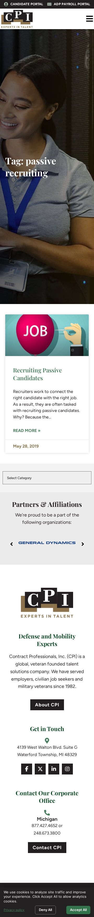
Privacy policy (14, 910)
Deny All (45, 910)
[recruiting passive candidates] (47, 335)
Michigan (47, 819)
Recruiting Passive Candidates (37, 374)
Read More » (26, 430)
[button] (89, 18)
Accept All (78, 910)
